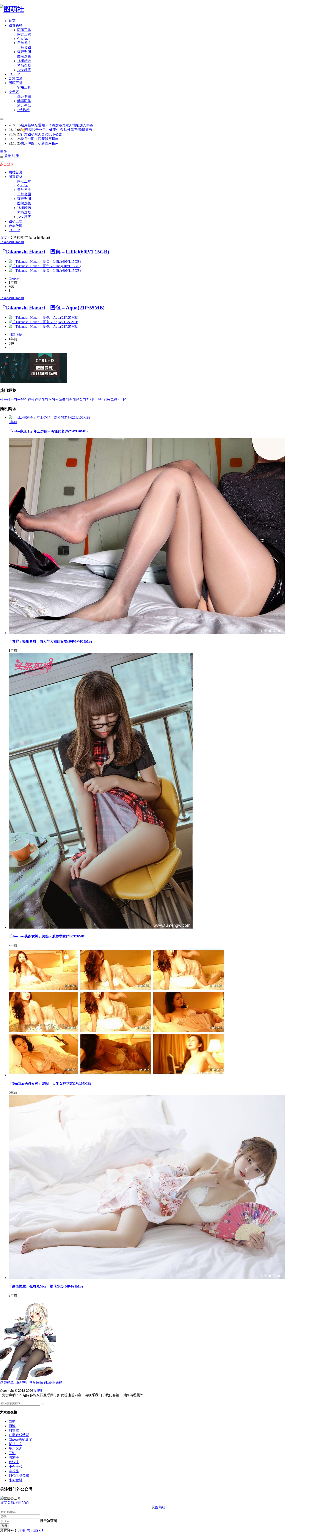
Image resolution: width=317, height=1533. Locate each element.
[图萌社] (12, 9)
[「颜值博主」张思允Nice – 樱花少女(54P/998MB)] (147, 1278)
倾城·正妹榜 (53, 1382)
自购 (12, 1421)
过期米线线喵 (19, 1435)
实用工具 (24, 87)
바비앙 (102, 399)
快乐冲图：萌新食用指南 (40, 143)
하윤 (3, 399)
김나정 (122, 399)
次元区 (14, 92)
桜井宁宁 (15, 1444)
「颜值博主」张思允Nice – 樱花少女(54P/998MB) (46, 1286)
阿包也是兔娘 (19, 1475)
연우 (38, 399)
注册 (15, 156)
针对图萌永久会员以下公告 (41, 134)
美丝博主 (24, 43)
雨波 (12, 1426)
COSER (14, 74)
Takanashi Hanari (12, 242)
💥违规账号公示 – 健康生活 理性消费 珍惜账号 (56, 130)
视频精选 (24, 61)
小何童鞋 (15, 1480)
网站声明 (21, 1382)
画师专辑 (24, 96)
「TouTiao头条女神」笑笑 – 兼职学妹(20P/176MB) (47, 936)
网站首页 (15, 172)
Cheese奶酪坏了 (20, 1439)
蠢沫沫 (14, 1462)
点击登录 (7, 164)
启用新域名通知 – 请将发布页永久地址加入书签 (57, 125)
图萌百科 (15, 83)
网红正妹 (24, 34)
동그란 (112, 399)
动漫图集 (24, 101)
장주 (10, 399)
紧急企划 (24, 65)
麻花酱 (14, 1471)
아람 (55, 399)
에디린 (46, 399)
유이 (24, 399)
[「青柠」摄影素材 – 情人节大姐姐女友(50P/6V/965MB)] (147, 633)
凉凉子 (14, 1457)
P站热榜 (23, 110)
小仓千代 (15, 1466)
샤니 (93, 399)
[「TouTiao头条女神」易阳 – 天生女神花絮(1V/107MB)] (117, 1075)
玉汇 (12, 1453)
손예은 (74, 399)
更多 (3, 151)
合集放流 (15, 78)
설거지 (84, 399)
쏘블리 (64, 399)
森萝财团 (24, 52)
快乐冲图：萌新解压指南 (40, 139)
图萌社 (39, 1390)
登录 (7, 156)
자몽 (17, 399)
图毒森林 (15, 25)
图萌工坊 (24, 30)
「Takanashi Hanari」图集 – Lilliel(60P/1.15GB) (54, 252)
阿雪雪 (14, 1430)
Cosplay (22, 38)
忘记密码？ (35, 1530)
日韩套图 (24, 47)
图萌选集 (24, 56)
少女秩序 (24, 70)
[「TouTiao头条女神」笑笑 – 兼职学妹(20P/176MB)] (101, 927)
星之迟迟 (15, 1448)
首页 (12, 21)
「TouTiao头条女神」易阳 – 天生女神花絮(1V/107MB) (50, 1083)
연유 (31, 399)
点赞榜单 (7, 1382)
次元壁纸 (24, 105)
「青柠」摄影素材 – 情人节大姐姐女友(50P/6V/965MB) (50, 641)
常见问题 (36, 1382)
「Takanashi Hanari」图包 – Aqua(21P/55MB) (52, 308)
